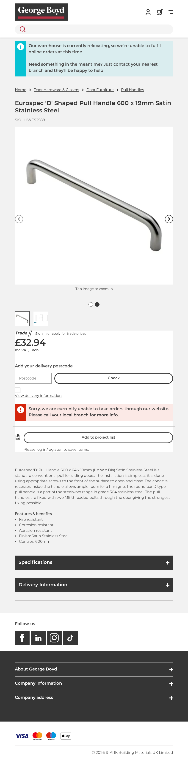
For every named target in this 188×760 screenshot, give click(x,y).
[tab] (90, 304)
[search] (94, 29)
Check (114, 378)
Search (22, 29)
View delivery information (38, 396)
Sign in (41, 333)
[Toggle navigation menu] (171, 12)
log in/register (49, 449)
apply (56, 333)
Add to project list (98, 438)
